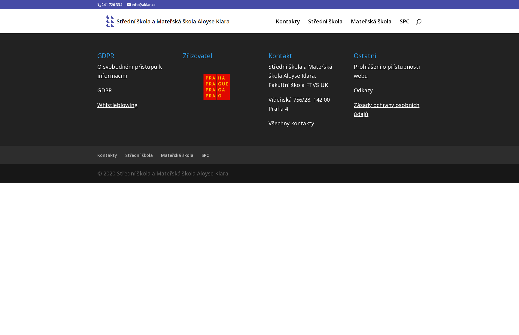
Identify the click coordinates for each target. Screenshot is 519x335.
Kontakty (288, 22)
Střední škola (325, 22)
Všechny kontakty (291, 123)
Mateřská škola (371, 22)
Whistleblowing (117, 105)
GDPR (104, 90)
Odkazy (363, 90)
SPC (405, 22)
